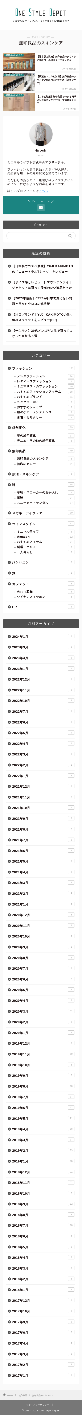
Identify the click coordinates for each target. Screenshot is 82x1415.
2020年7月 (42, 968)
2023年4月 (42, 658)
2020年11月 (42, 926)
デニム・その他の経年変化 (44, 440)
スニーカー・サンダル (45, 502)
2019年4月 (42, 1129)
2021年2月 (42, 893)
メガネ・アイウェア (42, 513)
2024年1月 (42, 636)
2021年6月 (42, 851)
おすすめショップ (44, 407)
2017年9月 (42, 1322)
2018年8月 (42, 1215)
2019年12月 (42, 1043)
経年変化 (42, 427)
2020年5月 (42, 990)
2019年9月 (42, 1075)
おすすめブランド (45, 396)
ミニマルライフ (44, 531)
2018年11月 (42, 1182)
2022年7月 (42, 711)
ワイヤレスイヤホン (44, 596)
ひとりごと (42, 562)
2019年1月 (42, 1161)
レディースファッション (44, 381)
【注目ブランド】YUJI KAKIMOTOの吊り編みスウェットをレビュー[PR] (42, 317)
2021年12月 (42, 786)
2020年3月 (42, 1011)
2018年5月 (42, 1247)
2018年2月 (42, 1279)
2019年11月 (42, 1054)
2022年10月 (42, 701)
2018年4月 (42, 1257)
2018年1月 (42, 1290)
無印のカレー (45, 463)
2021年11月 (42, 797)
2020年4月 (42, 1000)
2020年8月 (42, 958)
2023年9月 (42, 647)
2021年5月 (42, 861)
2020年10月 (42, 936)
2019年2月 (42, 1150)
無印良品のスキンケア (44, 458)
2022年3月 (42, 754)
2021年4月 (42, 872)
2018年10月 (42, 1193)
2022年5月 (42, 733)
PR (42, 607)
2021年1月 (42, 904)
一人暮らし (44, 552)
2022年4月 (42, 743)
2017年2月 (42, 1365)
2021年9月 (42, 818)
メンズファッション (45, 376)
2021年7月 (42, 840)
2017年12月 (42, 1300)
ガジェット (42, 584)
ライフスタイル (42, 524)
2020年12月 (42, 915)
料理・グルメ (44, 547)
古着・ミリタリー (44, 417)
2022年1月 (42, 776)
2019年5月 (42, 1118)
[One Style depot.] (41, 26)
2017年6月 (42, 1332)
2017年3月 (42, 1354)
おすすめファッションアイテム (45, 391)
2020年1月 (42, 1033)
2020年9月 (42, 947)
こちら (43, 191)
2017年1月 (42, 1375)
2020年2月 (42, 1022)
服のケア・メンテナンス (44, 412)
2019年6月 (42, 1108)
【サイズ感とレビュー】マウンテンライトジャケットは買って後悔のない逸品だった (42, 285)
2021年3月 (42, 883)
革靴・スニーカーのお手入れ (44, 492)
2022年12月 (42, 679)
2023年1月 (42, 669)
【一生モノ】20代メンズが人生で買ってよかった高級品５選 (42, 333)
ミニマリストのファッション (45, 386)
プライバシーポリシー (37, 1405)
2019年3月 (42, 1140)
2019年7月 (42, 1097)
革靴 (45, 497)
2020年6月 (42, 979)
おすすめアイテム (45, 541)
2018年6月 (42, 1236)
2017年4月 (42, 1343)
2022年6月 (42, 722)
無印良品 (42, 451)
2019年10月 (42, 1065)
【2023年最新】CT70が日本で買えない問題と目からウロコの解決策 (42, 301)
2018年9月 (42, 1204)
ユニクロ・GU (44, 402)
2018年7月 (42, 1225)
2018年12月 (42, 1172)
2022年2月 (42, 765)
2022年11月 (42, 690)
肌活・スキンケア (42, 474)
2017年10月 (42, 1311)
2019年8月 (42, 1086)
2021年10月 (42, 808)
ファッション (42, 368)
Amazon (45, 536)
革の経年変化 (45, 435)
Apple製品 (44, 591)
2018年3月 (42, 1268)
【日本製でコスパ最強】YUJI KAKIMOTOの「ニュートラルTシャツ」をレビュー (42, 269)
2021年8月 (42, 829)
